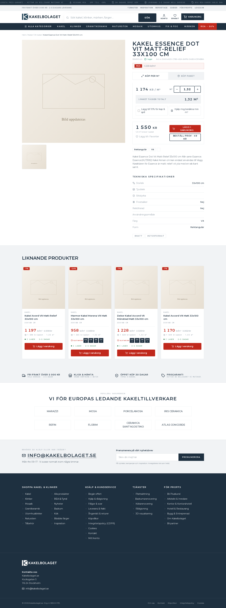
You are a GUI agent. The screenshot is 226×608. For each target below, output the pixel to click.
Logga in (199, 8)
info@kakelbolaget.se (62, 455)
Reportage (161, 8)
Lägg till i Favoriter (149, 136)
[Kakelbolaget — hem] (39, 563)
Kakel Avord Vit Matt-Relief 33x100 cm (41, 317)
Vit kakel (38, 35)
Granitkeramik (96, 26)
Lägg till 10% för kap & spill (153, 111)
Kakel (61, 26)
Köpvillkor (172, 603)
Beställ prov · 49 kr (185, 137)
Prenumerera (191, 457)
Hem (24, 35)
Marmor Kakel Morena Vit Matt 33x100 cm (89, 317)
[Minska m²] (177, 89)
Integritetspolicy (187, 603)
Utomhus (154, 26)
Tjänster (132, 8)
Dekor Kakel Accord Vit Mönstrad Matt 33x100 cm (132, 317)
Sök (147, 17)
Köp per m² (152, 76)
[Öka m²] (198, 89)
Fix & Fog (172, 26)
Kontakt (161, 603)
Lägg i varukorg (187, 129)
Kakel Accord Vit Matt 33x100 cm (180, 317)
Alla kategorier (40, 26)
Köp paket (188, 76)
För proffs (186, 8)
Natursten (120, 26)
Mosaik (138, 26)
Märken (189, 26)
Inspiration (146, 8)
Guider (173, 8)
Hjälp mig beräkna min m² (186, 111)
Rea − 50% (207, 26)
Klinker (75, 26)
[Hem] (41, 17)
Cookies (200, 603)
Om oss (151, 603)
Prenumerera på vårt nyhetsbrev (134, 450)
